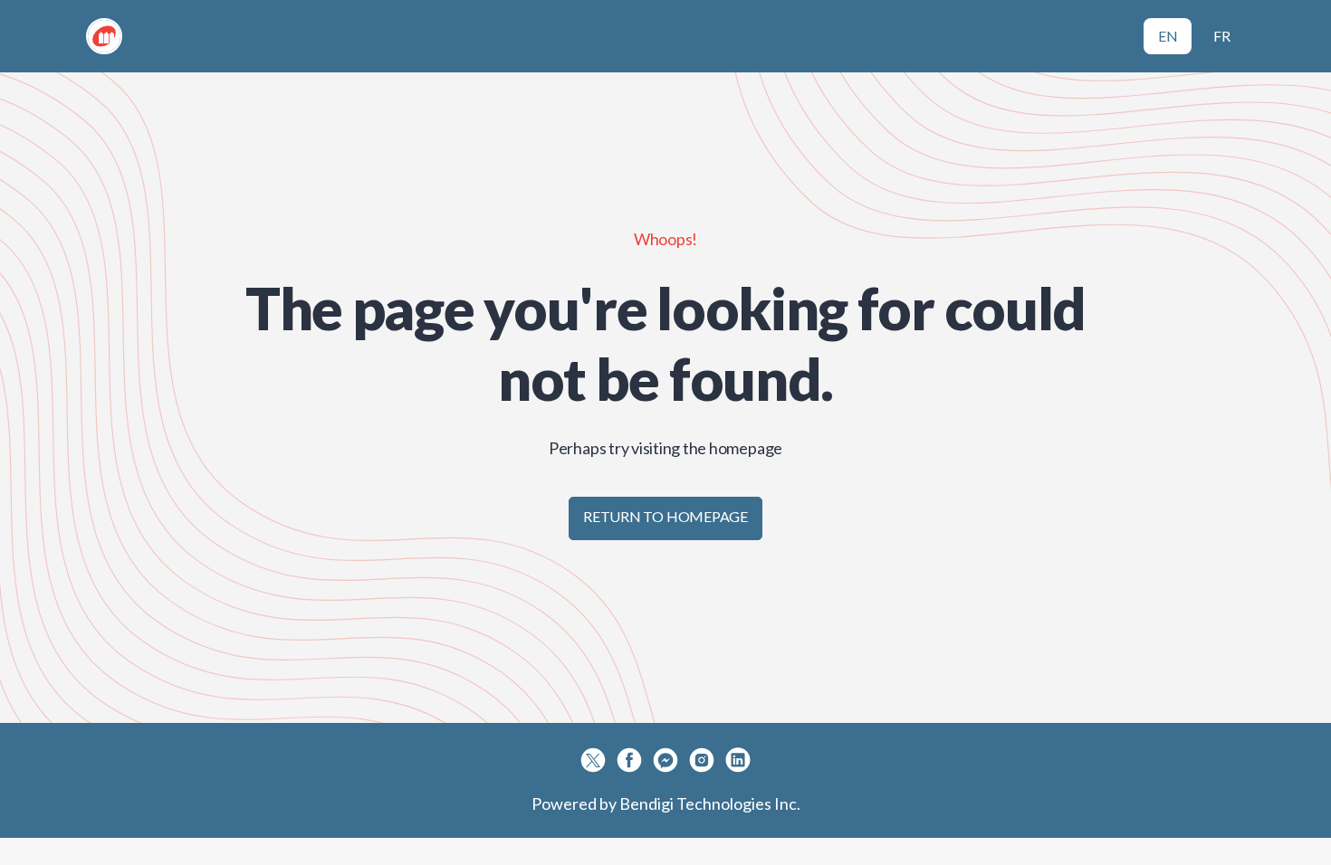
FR (1221, 35)
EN (1168, 35)
